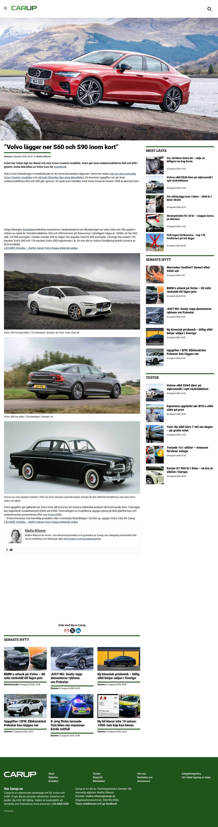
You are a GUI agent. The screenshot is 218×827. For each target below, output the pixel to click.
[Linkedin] (78, 630)
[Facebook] (7, 550)
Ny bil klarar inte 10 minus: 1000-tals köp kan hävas (117, 723)
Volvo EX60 (55, 514)
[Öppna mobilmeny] (5, 8)
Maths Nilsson (43, 156)
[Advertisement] (72, 207)
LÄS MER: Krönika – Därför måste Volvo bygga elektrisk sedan (41, 248)
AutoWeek (60, 166)
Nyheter (8, 156)
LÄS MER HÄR (60, 803)
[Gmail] (66, 630)
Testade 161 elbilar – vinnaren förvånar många (187, 449)
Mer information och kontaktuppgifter (80, 538)
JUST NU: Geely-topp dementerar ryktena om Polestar (66, 678)
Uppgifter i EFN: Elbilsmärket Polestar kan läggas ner (25, 723)
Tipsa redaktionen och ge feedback (96, 803)
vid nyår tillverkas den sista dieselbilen (61, 177)
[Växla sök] (209, 9)
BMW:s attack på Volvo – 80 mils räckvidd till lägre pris (24, 676)
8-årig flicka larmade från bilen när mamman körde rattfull (68, 725)
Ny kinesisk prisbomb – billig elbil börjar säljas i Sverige (118, 676)
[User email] (11, 550)
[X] (72, 630)
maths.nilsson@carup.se (100, 796)
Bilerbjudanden (11, 684)
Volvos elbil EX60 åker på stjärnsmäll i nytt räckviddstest (187, 387)
